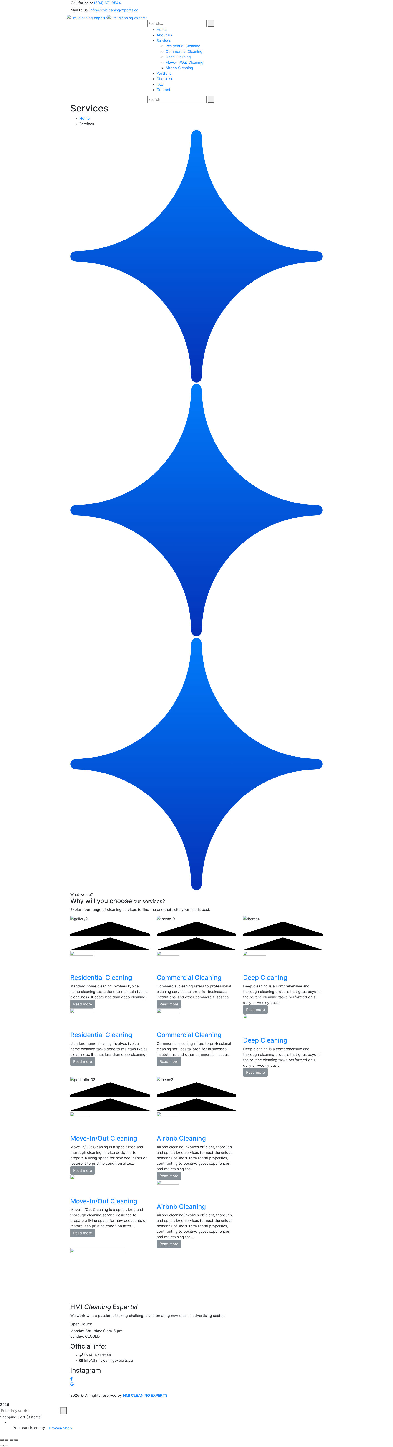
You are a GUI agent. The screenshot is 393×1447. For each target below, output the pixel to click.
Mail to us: (79, 10)
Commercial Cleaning (189, 977)
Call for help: (82, 2)
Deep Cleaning (265, 977)
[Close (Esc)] (16, 1440)
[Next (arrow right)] (6, 1445)
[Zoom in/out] (2, 1440)
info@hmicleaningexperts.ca (114, 10)
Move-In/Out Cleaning (103, 1138)
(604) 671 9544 (107, 2)
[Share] (11, 1440)
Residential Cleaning (101, 977)
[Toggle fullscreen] (6, 1440)
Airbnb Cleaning (181, 1138)
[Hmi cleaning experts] (87, 17)
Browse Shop (60, 1428)
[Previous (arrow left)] (2, 1445)
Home (84, 118)
